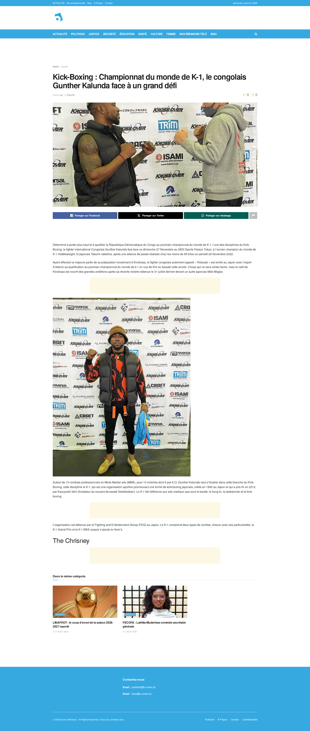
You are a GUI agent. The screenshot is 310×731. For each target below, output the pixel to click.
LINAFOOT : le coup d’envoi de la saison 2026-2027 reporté (83, 624)
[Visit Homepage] (58, 18)
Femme (171, 34)
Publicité (209, 719)
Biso (89, 2)
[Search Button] (256, 33)
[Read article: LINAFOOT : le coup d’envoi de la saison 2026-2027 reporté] (85, 602)
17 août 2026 (61, 631)
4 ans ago (58, 94)
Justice (94, 34)
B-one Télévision (68, 719)
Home (56, 66)
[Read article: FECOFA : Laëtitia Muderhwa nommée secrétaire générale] (155, 602)
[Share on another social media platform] (253, 215)
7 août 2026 (130, 631)
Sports (65, 66)
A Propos (98, 2)
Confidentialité (250, 719)
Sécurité (109, 34)
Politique (78, 34)
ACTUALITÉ (59, 2)
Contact (108, 2)
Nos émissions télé (76, 2)
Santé (142, 34)
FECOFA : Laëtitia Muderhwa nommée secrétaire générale (154, 624)
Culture (157, 34)
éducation (127, 34)
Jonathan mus (117, 719)
